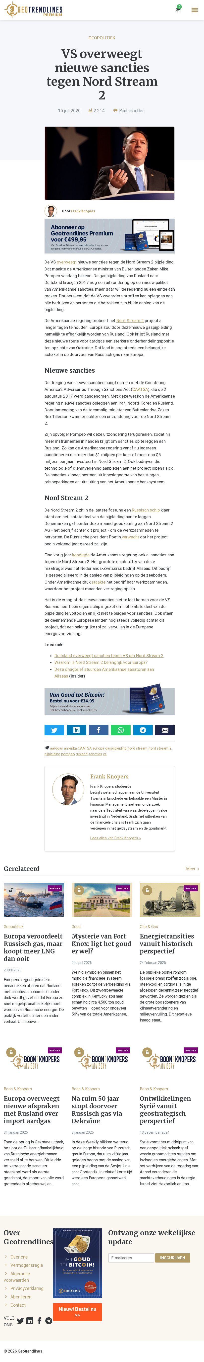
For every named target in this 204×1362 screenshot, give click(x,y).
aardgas (56, 748)
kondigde (81, 554)
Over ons (19, 1257)
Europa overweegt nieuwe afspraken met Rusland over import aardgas (32, 1110)
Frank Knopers (83, 211)
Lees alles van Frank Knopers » (115, 838)
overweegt (67, 261)
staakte (98, 582)
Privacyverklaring (27, 1288)
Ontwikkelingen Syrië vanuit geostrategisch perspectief (165, 1110)
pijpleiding (52, 754)
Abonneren (20, 1296)
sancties (95, 754)
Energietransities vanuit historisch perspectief (167, 944)
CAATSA (140, 389)
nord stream (138, 748)
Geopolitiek (102, 37)
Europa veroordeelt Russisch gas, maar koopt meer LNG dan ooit (33, 948)
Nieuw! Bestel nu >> (77, 1312)
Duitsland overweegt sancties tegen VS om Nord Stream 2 (108, 655)
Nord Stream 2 (130, 320)
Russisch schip (146, 510)
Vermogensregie (26, 1265)
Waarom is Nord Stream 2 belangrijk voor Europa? (101, 662)
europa (98, 748)
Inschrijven (172, 1258)
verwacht (130, 536)
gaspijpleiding (116, 748)
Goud (76, 926)
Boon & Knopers (18, 1089)
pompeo (68, 754)
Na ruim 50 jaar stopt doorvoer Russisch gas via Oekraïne (97, 1110)
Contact (18, 1305)
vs (104, 754)
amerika (70, 748)
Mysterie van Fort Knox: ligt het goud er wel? (101, 944)
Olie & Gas (149, 926)
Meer (191, 868)
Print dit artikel (131, 110)
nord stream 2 (160, 748)
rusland (82, 754)
